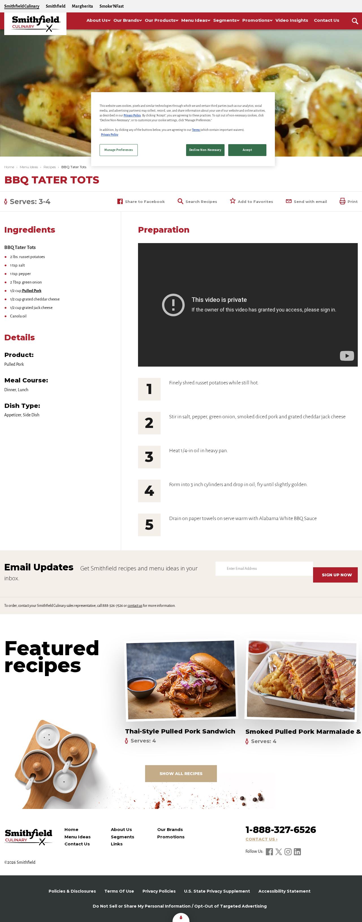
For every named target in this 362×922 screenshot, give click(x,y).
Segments (122, 836)
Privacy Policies (159, 891)
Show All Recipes (181, 773)
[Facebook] (270, 851)
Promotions (171, 836)
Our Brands (170, 829)
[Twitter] (279, 851)
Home (9, 167)
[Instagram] (288, 851)
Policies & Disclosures (72, 891)
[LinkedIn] (297, 851)
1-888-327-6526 (280, 830)
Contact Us (77, 844)
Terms (196, 130)
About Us (121, 829)
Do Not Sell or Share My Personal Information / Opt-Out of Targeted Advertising (180, 906)
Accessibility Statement (284, 891)
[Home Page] (35, 23)
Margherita (82, 6)
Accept (247, 150)
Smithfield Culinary (21, 6)
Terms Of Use (119, 891)
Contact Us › (261, 839)
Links (117, 844)
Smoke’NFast (112, 6)
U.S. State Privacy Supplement (217, 891)
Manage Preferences (118, 150)
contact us (135, 606)
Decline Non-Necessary (205, 150)
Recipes (50, 167)
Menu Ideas (29, 167)
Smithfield (55, 6)
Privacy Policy (132, 115)
